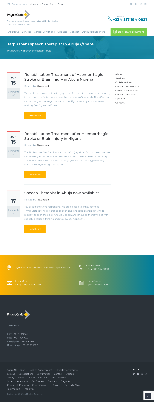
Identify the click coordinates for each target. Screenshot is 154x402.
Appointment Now (97, 284)
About (119, 74)
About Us (13, 31)
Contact (74, 31)
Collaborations (123, 82)
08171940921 (21, 334)
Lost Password (58, 377)
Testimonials (13, 389)
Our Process (37, 381)
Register (65, 381)
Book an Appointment (131, 31)
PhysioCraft (13, 50)
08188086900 (30, 345)
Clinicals (11, 374)
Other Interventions (126, 90)
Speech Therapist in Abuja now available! (61, 193)
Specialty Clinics (73, 385)
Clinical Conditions (44, 31)
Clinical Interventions (127, 86)
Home (21, 377)
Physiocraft (43, 86)
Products (52, 381)
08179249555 (21, 337)
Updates (62, 31)
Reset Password (40, 385)
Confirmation (44, 374)
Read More (35, 115)
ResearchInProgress (18, 385)
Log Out (42, 377)
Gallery (10, 377)
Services (26, 31)
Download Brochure (93, 31)
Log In (31, 377)
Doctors (70, 374)
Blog (22, 370)
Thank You (28, 389)
